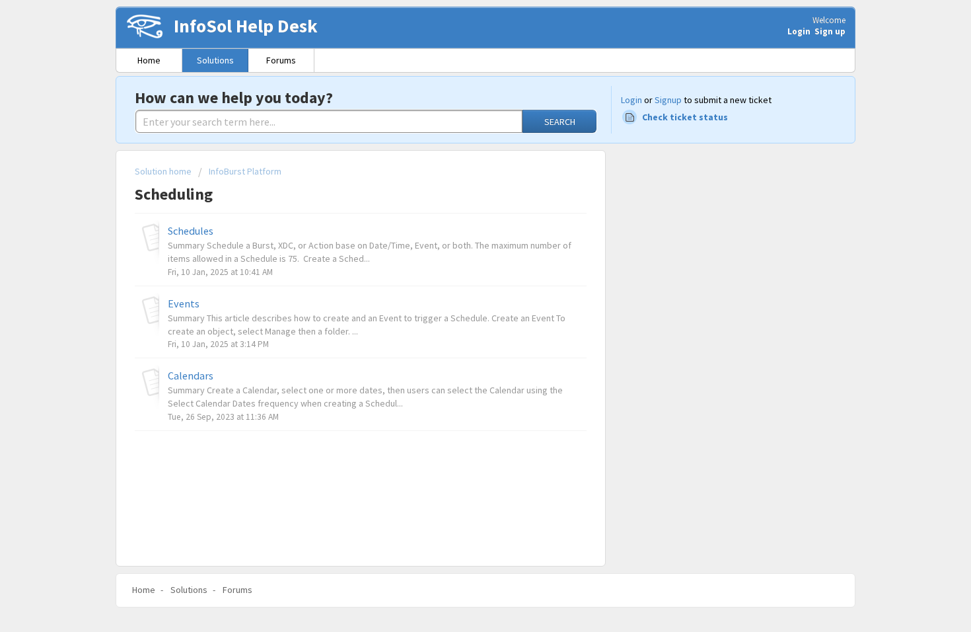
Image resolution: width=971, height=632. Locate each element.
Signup (668, 100)
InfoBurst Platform (245, 171)
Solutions (215, 60)
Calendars (190, 375)
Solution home (164, 171)
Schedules (190, 230)
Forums (281, 60)
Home (149, 60)
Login (631, 100)
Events (183, 303)
